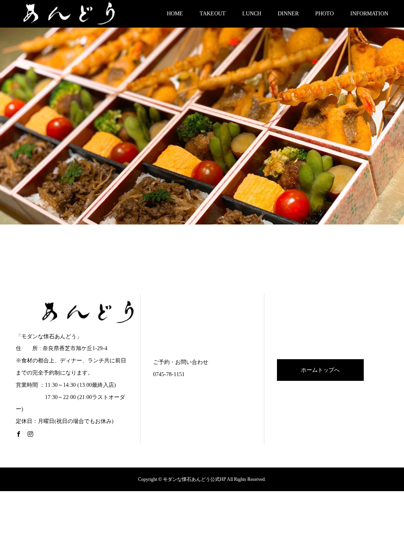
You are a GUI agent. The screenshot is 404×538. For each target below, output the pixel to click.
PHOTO (324, 14)
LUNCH (251, 14)
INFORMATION (369, 14)
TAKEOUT (213, 14)
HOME (175, 14)
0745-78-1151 (169, 374)
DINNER (288, 14)
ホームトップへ (320, 370)
